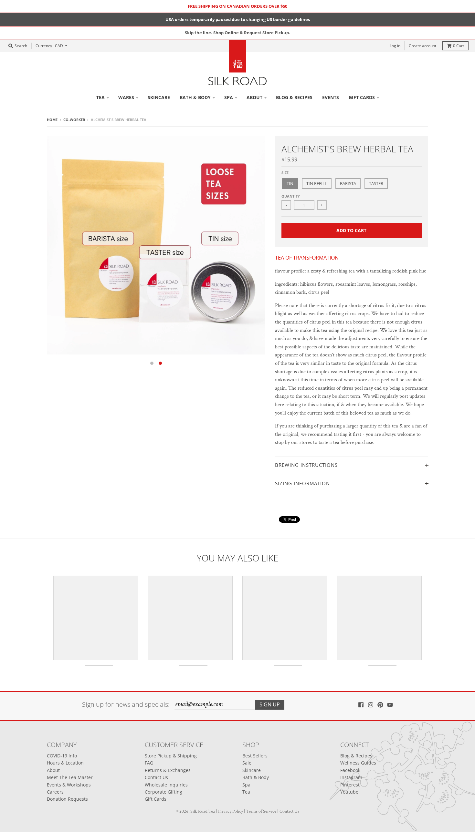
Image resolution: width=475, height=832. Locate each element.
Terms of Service (261, 811)
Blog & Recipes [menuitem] (294, 97)
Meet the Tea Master (70, 777)
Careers (55, 792)
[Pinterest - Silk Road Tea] (380, 705)
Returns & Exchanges (168, 770)
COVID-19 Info (62, 756)
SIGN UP (269, 704)
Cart (458, 45)
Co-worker (74, 119)
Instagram (351, 777)
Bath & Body (255, 777)
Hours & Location (65, 763)
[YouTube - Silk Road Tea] (390, 705)
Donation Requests (67, 799)
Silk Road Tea (202, 811)
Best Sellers (255, 756)
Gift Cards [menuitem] (362, 97)
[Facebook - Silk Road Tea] (361, 705)
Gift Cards (155, 799)
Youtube (349, 792)
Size (285, 172)
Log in (395, 45)
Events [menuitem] (330, 97)
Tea (246, 792)
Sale (246, 763)
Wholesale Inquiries (166, 785)
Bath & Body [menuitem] (195, 97)
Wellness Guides (358, 763)
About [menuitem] (254, 97)
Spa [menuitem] (228, 97)
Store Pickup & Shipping (171, 756)
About (53, 770)
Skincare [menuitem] (159, 97)
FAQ (149, 763)
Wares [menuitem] (126, 97)
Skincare (251, 770)
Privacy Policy (230, 811)
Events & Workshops (69, 785)
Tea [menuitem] (100, 97)
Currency (44, 45)
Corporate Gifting (163, 792)
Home (52, 119)
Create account (422, 45)
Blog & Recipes (356, 756)
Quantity (290, 196)
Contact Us (156, 777)
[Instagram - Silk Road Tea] (371, 705)
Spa (246, 785)
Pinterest (350, 785)
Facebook (350, 770)
